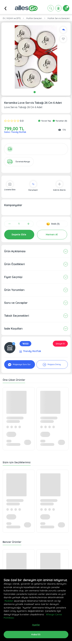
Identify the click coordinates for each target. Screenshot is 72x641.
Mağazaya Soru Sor (21, 364)
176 (64, 129)
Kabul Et (35, 634)
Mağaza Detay (54, 364)
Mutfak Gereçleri (34, 18)
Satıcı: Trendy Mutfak (15, 132)
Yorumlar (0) (61, 121)
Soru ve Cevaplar (16, 302)
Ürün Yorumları (14, 290)
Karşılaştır (33, 190)
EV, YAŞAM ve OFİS (12, 18)
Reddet (9, 600)
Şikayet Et (60, 343)
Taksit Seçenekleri (16, 315)
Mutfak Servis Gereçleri (59, 18)
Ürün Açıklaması (15, 251)
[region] (36, 605)
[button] (36, 57)
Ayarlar (36, 624)
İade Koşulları (13, 328)
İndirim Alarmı (59, 190)
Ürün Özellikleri (14, 264)
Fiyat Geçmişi (13, 277)
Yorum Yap (46, 121)
